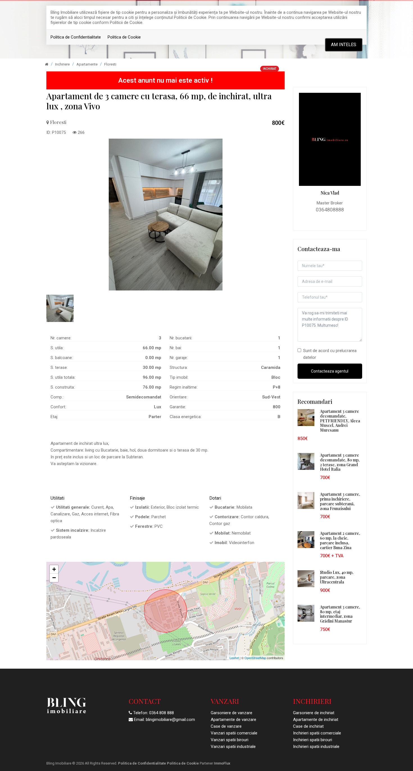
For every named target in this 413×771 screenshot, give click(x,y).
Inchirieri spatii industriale (316, 746)
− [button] (54, 577)
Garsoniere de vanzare (231, 712)
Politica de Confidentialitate (76, 37)
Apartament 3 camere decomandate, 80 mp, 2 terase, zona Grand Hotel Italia (340, 462)
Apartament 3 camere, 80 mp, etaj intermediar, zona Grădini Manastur (340, 614)
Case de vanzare (226, 726)
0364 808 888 (161, 712)
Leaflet (234, 657)
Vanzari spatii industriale (233, 746)
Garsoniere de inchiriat (313, 712)
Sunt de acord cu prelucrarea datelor (330, 354)
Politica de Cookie (124, 37)
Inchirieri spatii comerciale (317, 733)
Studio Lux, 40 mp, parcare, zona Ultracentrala (336, 577)
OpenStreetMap (255, 657)
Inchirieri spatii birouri (312, 739)
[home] (46, 64)
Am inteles (343, 44)
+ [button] (54, 569)
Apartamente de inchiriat (315, 719)
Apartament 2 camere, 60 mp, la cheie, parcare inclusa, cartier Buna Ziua (340, 540)
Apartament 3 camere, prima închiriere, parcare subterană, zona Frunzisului (340, 501)
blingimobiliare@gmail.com (170, 719)
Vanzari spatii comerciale (234, 733)
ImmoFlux (222, 763)
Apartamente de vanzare (233, 719)
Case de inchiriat (308, 726)
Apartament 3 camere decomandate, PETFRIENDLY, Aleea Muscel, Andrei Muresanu (340, 421)
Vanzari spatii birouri (229, 739)
